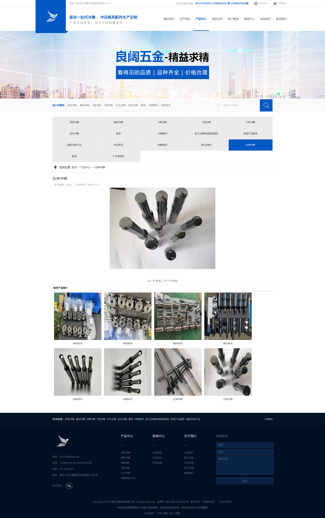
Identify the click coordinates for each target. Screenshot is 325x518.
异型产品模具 (250, 133)
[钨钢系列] (77, 395)
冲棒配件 (153, 105)
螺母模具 (77, 343)
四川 (172, 513)
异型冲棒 (72, 105)
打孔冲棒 (120, 105)
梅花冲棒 (84, 105)
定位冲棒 (133, 105)
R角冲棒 (96, 105)
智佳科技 (208, 502)
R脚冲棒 (91, 419)
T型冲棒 (108, 105)
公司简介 (189, 452)
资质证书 (217, 18)
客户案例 (233, 18)
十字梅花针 (118, 156)
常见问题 (157, 463)
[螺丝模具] (178, 339)
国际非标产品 (74, 145)
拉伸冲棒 (250, 145)
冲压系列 (118, 145)
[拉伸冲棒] (178, 395)
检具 (74, 156)
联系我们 (263, 3)
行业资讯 (157, 458)
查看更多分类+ (128, 478)
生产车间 (189, 468)
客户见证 (189, 458)
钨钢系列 (162, 145)
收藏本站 (282, 3)
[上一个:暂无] (154, 281)
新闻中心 (249, 18)
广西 (159, 513)
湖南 (165, 513)
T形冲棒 (101, 419)
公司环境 (189, 463)
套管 (143, 105)
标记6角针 (206, 145)
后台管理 (225, 502)
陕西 (178, 513)
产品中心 (201, 18)
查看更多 (166, 105)
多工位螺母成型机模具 (206, 133)
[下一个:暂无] (171, 281)
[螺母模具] (77, 339)
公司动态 (157, 452)
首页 (74, 167)
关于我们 (185, 18)
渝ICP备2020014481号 (177, 502)
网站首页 (169, 18)
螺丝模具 (178, 343)
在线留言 (265, 18)
